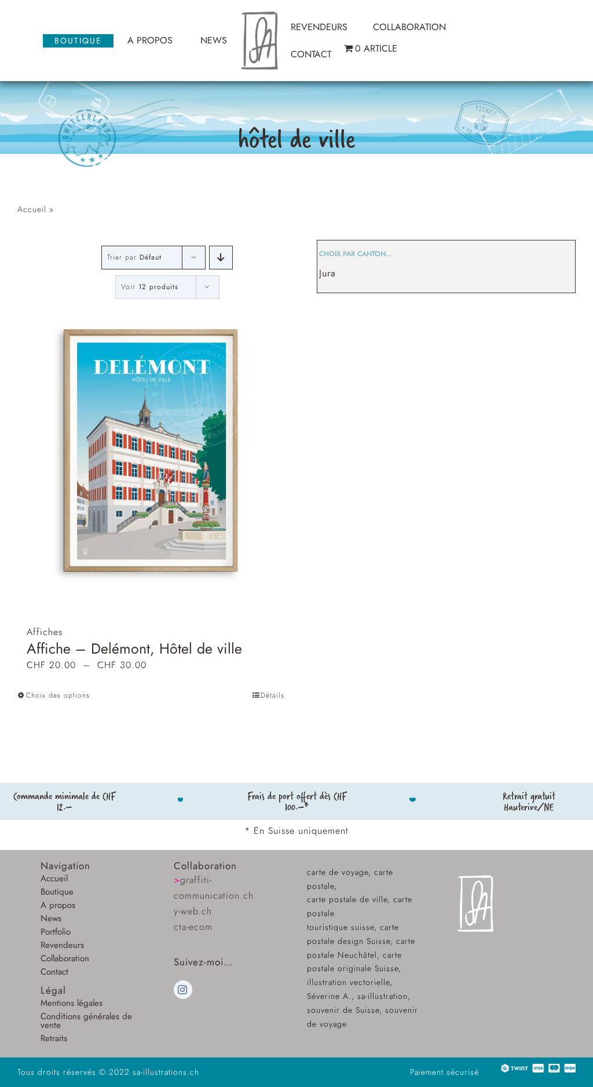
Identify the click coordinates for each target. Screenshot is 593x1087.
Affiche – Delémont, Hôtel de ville (134, 648)
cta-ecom (193, 926)
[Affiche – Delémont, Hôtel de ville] (151, 450)
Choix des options (58, 695)
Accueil (31, 209)
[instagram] (183, 989)
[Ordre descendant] (221, 257)
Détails (272, 695)
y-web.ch (193, 911)
